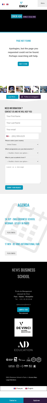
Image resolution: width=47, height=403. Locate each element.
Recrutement (23, 313)
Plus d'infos (11, 232)
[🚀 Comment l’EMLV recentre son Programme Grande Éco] (43, 89)
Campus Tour (23, 309)
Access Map (33, 377)
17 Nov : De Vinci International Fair (22, 244)
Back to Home (23, 64)
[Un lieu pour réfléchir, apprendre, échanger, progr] (11, 89)
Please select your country (14, 140)
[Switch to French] (3, 4)
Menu (43, 3)
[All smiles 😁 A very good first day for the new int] (3, 89)
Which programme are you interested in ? (19, 149)
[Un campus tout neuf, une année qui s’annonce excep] (19, 89)
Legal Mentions (11, 380)
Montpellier (29, 297)
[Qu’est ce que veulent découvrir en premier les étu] (35, 89)
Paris (15, 297)
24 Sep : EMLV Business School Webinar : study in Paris (20, 221)
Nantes (21, 297)
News (23, 273)
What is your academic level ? (15, 157)
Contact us (13, 400)
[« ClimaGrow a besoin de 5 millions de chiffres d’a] (27, 89)
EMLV (25, 17)
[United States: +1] (8, 136)
